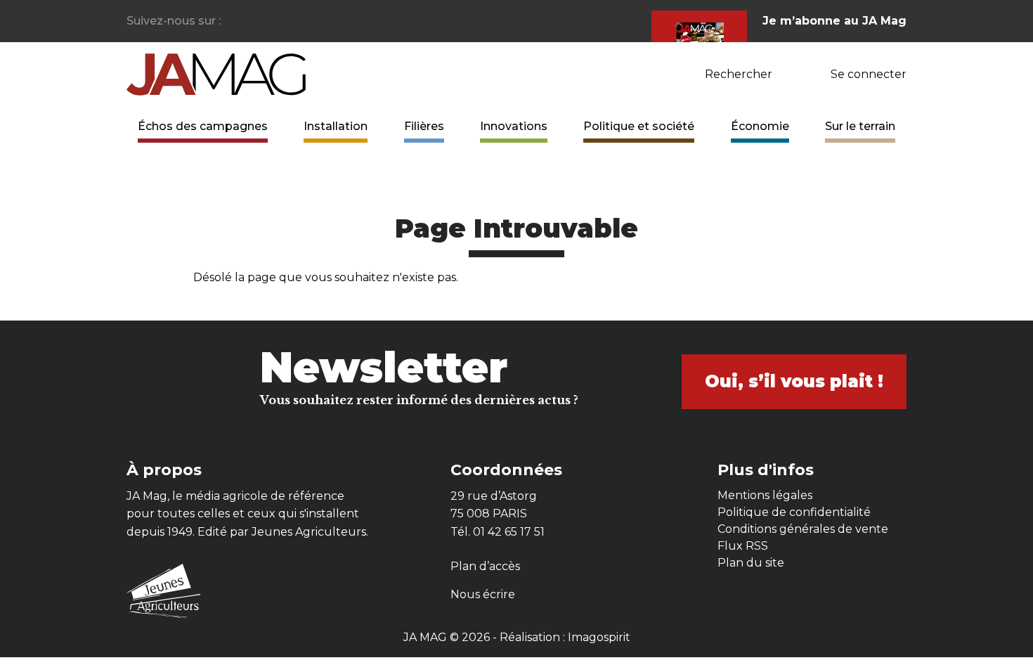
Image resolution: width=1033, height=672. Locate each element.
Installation (336, 126)
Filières (424, 126)
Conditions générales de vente (802, 529)
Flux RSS (742, 546)
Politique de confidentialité (794, 512)
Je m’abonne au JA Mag (834, 20)
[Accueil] (216, 73)
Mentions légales (764, 495)
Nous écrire (482, 594)
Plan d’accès (485, 566)
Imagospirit (599, 637)
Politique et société (638, 126)
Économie (760, 126)
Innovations (513, 126)
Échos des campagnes (203, 126)
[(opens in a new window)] (232, 21)
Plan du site (750, 562)
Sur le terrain (860, 126)
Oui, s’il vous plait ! (794, 381)
